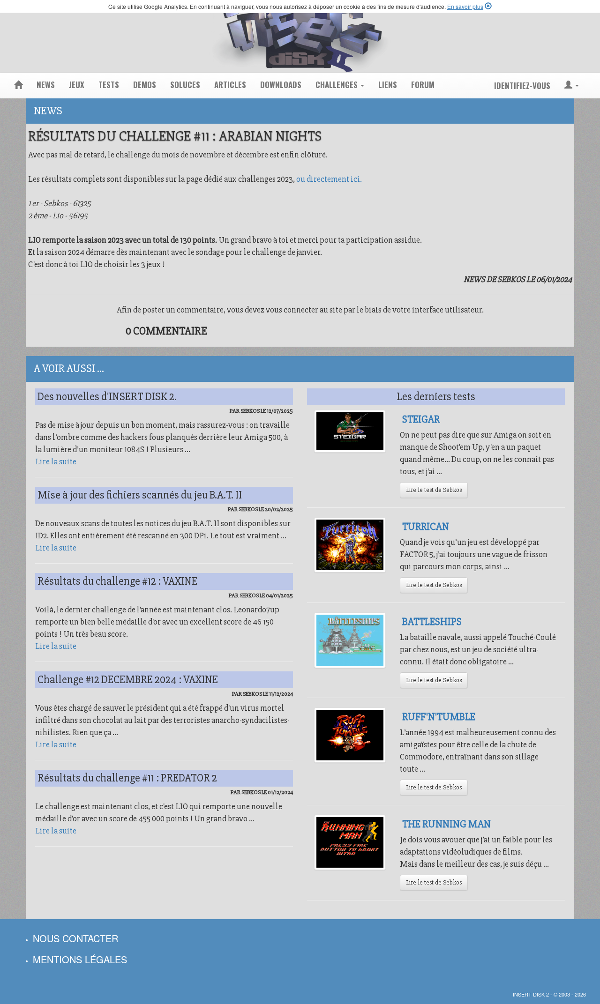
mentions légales (80, 959)
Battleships (432, 622)
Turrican (425, 527)
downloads (280, 84)
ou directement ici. (329, 179)
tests (108, 84)
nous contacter (75, 938)
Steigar (421, 419)
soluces (185, 84)
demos (144, 84)
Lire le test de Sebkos (434, 490)
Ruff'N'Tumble (438, 717)
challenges (337, 84)
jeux (76, 84)
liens (387, 84)
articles (230, 84)
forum (423, 84)
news (46, 84)
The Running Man (446, 824)
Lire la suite (55, 461)
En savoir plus (465, 6)
